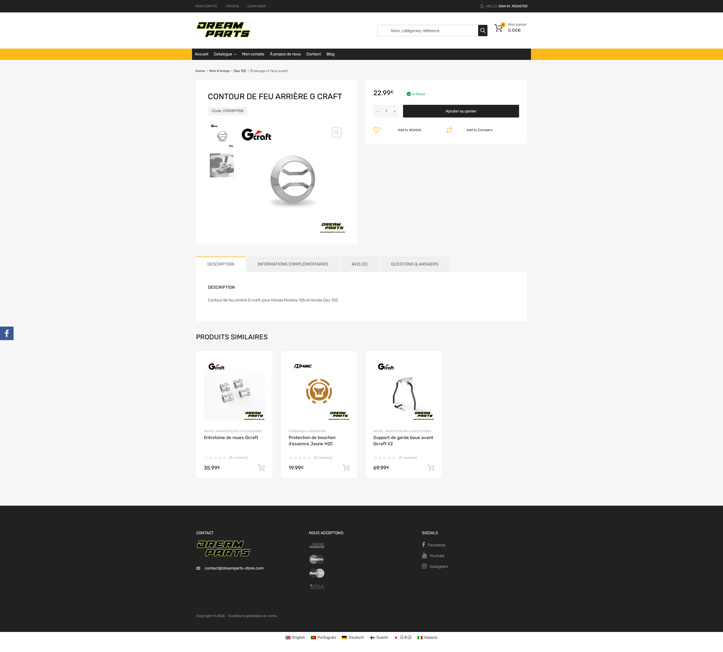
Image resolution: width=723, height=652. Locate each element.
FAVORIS (232, 6)
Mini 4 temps (219, 71)
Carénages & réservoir (307, 431)
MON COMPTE (206, 6)
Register (520, 6)
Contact (313, 54)
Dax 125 (240, 71)
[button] (336, 132)
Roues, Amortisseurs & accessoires (233, 431)
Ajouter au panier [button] (261, 467)
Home (200, 71)
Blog (330, 54)
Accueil (201, 54)
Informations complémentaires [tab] (293, 264)
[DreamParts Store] (223, 36)
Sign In (504, 6)
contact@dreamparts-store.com (234, 568)
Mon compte (253, 54)
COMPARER (256, 6)
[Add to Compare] (264, 371)
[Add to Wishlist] (264, 362)
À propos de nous (285, 54)
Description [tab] (220, 264)
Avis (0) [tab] (359, 264)
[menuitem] (295, 637)
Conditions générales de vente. (253, 616)
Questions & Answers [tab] (414, 264)
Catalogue (223, 54)
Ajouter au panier (461, 111)
